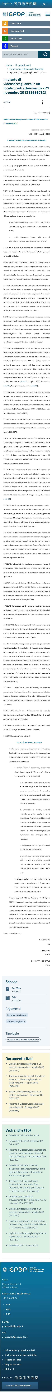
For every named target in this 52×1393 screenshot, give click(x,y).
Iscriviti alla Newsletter (18, 1385)
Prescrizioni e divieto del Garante (26, 69)
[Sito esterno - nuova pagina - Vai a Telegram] (28, 1377)
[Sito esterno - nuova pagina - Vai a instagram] (20, 1377)
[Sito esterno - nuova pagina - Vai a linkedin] (16, 1377)
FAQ (8, 1309)
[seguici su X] (31, 3)
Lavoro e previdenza (16, 1015)
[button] (42, 102)
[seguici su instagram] (19, 3)
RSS (8, 1314)
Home (9, 65)
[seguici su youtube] (23, 3)
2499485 (6, 499)
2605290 (34, 385)
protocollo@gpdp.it (12, 1326)
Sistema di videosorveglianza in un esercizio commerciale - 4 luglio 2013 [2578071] (26, 1067)
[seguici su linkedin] (15, 3)
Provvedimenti (23, 65)
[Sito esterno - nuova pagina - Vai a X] (32, 1377)
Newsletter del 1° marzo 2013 (23, 1245)
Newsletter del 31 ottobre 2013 (24, 1135)
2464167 (6, 385)
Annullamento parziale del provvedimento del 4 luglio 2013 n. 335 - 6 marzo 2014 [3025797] (27, 1200)
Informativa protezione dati (20, 1350)
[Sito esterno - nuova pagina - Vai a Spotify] (36, 1377)
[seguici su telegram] (27, 3)
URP (8, 1304)
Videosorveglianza (16, 1021)
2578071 (23, 381)
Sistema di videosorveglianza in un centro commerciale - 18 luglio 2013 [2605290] (26, 1095)
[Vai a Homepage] (23, 1271)
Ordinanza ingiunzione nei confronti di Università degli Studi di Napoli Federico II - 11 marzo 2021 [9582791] (27, 1224)
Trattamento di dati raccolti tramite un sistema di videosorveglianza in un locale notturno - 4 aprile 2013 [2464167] (27, 1081)
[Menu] (47, 14)
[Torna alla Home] (21, 13)
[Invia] (44, 54)
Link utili (10, 1369)
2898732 (16, 991)
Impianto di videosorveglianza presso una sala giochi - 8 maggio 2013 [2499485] (26, 1107)
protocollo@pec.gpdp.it (15, 1337)
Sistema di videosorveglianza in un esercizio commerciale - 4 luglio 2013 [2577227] (26, 1212)
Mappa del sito (13, 1364)
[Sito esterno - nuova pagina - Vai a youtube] (24, 1377)
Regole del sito (13, 1359)
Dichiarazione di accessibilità (21, 1355)
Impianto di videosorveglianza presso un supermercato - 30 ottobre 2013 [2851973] (27, 1236)
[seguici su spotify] (34, 3)
